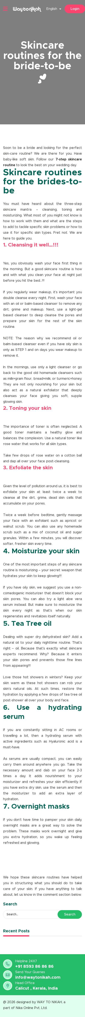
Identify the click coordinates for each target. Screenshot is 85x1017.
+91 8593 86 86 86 (34, 966)
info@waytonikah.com (37, 977)
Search (70, 914)
